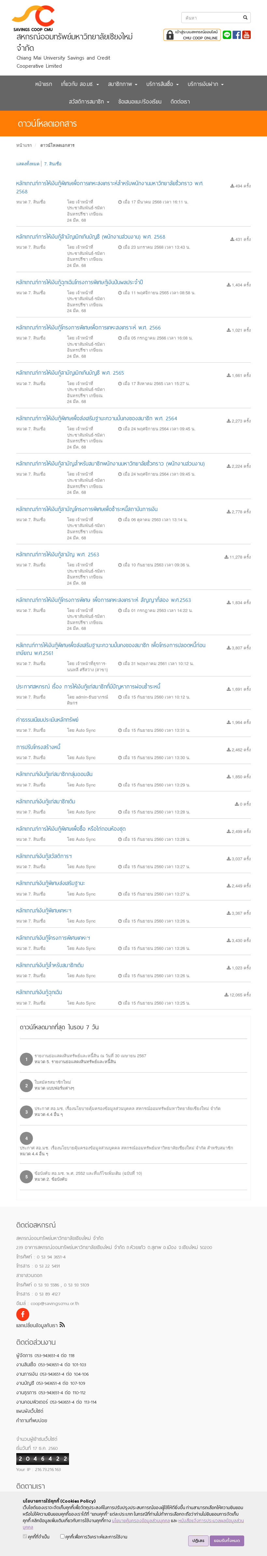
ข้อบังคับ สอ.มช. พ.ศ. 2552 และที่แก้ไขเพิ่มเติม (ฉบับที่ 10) (88, 1173)
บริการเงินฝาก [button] (204, 84)
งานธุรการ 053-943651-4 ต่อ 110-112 (51, 1392)
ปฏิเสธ (198, 1540)
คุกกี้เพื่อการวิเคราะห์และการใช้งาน (95, 1537)
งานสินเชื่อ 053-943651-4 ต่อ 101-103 (51, 1364)
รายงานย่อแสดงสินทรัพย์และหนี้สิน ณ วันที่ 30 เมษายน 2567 (90, 1055)
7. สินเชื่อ (53, 163)
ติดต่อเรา (180, 101)
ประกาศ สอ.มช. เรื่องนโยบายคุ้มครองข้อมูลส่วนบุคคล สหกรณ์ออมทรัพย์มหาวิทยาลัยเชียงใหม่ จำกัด (127, 1108)
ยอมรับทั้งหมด (227, 1540)
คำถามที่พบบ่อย (31, 1420)
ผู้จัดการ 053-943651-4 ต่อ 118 (45, 1355)
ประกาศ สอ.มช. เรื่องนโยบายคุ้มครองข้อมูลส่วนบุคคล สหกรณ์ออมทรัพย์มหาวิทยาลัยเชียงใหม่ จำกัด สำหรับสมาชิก (126, 1148)
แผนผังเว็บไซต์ (29, 1411)
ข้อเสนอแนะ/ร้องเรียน (140, 101)
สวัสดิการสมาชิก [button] (87, 101)
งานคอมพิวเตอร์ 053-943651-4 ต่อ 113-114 (56, 1402)
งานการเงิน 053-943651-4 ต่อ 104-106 (52, 1374)
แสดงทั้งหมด (27, 163)
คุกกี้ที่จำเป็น (38, 1537)
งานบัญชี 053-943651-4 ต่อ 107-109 (50, 1383)
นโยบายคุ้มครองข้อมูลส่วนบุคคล (141, 1520)
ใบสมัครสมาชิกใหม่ (53, 1082)
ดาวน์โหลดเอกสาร (57, 145)
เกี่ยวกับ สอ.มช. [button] (78, 84)
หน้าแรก (43, 84)
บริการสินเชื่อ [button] (161, 84)
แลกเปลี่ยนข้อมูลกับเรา (38, 1325)
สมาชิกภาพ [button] (121, 84)
